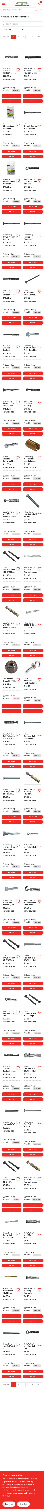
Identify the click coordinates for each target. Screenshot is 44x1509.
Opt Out (23, 1504)
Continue (9, 1504)
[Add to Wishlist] (18, 69)
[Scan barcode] (41, 10)
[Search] (35, 10)
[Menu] (3, 3)
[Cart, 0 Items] (39, 4)
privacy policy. (8, 1490)
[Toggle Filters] (41, 29)
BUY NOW (11, 101)
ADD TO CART (11, 96)
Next (38, 37)
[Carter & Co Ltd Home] (22, 4)
